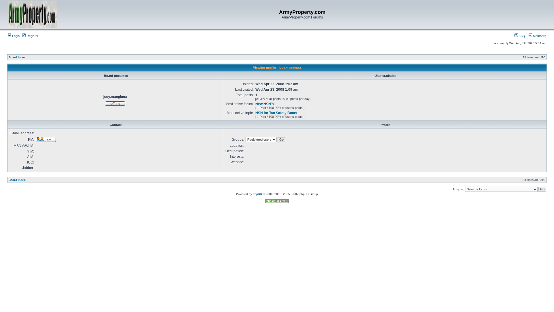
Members (539, 36)
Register (32, 36)
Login (15, 36)
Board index (17, 57)
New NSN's (264, 104)
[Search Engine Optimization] (277, 202)
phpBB (257, 194)
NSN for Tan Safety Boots (276, 113)
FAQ (521, 36)
